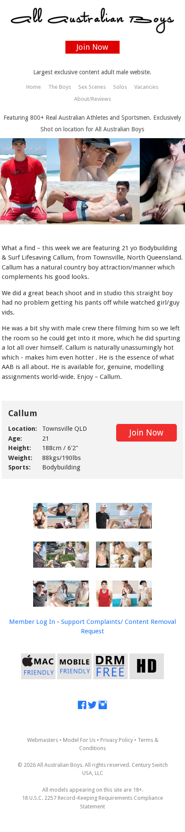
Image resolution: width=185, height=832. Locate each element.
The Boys (59, 87)
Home (33, 87)
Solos (120, 87)
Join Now (92, 46)
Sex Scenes (92, 87)
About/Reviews (92, 99)
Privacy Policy (116, 740)
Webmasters (42, 740)
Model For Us (79, 740)
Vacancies (146, 87)
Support (73, 622)
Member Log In (32, 622)
